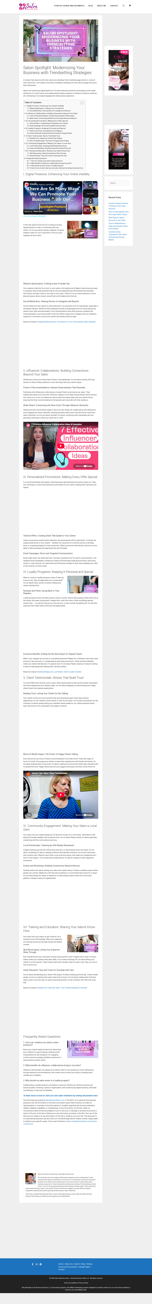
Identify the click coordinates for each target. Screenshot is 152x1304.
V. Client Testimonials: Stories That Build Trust (43, 136)
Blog (91, 6)
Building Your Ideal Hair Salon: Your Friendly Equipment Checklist (62, 988)
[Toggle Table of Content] (81, 103)
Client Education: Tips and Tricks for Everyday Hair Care (48, 156)
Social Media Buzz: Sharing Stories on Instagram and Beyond (50, 111)
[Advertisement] (76, 1297)
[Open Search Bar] (123, 5)
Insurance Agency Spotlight (42, 184)
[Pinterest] (40, 1264)
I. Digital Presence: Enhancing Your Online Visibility (45, 106)
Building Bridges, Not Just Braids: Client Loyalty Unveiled (59, 672)
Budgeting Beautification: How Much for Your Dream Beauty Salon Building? (66, 322)
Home (60, 1264)
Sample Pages (84, 1267)
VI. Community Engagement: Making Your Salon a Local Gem (48, 143)
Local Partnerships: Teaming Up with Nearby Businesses (48, 146)
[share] (78, 183)
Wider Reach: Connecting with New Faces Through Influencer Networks (53, 118)
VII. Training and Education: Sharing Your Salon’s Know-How (48, 151)
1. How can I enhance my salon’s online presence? (46, 161)
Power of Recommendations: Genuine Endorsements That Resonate (52, 116)
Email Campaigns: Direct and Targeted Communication (48, 126)
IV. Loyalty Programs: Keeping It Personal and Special (46, 128)
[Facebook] (32, 1264)
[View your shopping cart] (130, 5)
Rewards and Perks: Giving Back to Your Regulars (46, 131)
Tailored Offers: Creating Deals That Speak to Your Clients (49, 123)
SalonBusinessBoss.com (55, 1100)
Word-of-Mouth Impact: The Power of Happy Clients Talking (49, 141)
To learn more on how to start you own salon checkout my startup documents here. (57, 168)
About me (101, 6)
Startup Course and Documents (69, 6)
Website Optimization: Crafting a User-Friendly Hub (47, 108)
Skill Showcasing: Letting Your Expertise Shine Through (48, 153)
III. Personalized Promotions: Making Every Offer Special (47, 121)
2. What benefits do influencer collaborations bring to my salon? (51, 163)
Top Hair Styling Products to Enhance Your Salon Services (118, 206)
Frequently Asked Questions (36, 158)
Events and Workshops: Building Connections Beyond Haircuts (50, 148)
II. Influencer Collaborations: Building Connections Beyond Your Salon (52, 113)
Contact (114, 6)
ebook (77, 1264)
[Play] (91, 202)
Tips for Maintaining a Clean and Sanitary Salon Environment (118, 226)
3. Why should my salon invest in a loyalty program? (47, 165)
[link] (27, 184)
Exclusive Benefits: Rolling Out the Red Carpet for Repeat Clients (51, 133)
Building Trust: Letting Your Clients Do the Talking (46, 138)
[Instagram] (36, 1264)
